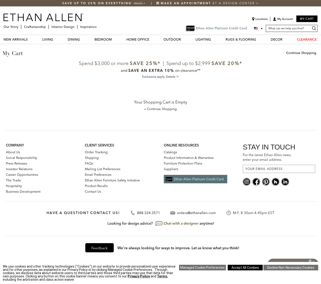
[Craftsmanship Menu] (47, 25)
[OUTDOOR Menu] (183, 39)
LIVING (47, 39)
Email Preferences (98, 175)
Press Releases (16, 163)
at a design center (208, 3)
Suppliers (171, 169)
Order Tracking (96, 152)
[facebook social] (256, 181)
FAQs (89, 163)
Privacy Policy (139, 276)
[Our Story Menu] (19, 25)
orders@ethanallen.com (196, 213)
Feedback (99, 248)
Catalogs (170, 152)
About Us (13, 152)
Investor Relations (19, 169)
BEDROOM (103, 39)
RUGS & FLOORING (241, 39)
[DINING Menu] (82, 39)
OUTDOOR (172, 39)
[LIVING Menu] (56, 39)
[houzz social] (275, 181)
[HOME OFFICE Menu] (152, 39)
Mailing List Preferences (102, 169)
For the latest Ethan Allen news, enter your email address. (267, 157)
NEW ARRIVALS (16, 39)
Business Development (23, 191)
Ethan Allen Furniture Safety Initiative (112, 180)
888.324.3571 (148, 213)
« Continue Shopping (160, 109)
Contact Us (93, 191)
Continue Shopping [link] (301, 53)
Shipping (92, 158)
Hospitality (14, 186)
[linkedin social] (285, 181)
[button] (283, 21)
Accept (245, 267)
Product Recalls (96, 186)
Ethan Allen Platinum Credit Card (199, 179)
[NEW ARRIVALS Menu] (30, 39)
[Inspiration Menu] (98, 25)
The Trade (13, 180)
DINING (74, 39)
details (138, 3)
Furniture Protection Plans (183, 163)
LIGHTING (203, 39)
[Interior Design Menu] (76, 25)
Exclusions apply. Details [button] (158, 76)
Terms (162, 276)
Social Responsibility (21, 158)
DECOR (276, 39)
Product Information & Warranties (189, 158)
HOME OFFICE (137, 39)
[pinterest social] (266, 181)
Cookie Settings (202, 267)
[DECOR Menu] (285, 39)
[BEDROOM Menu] (114, 39)
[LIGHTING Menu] (213, 39)
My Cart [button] (307, 18)
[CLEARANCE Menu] (319, 39)
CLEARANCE (307, 39)
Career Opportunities (22, 175)
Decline (290, 267)
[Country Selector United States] (258, 28)
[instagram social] (247, 181)
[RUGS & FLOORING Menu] (259, 39)
